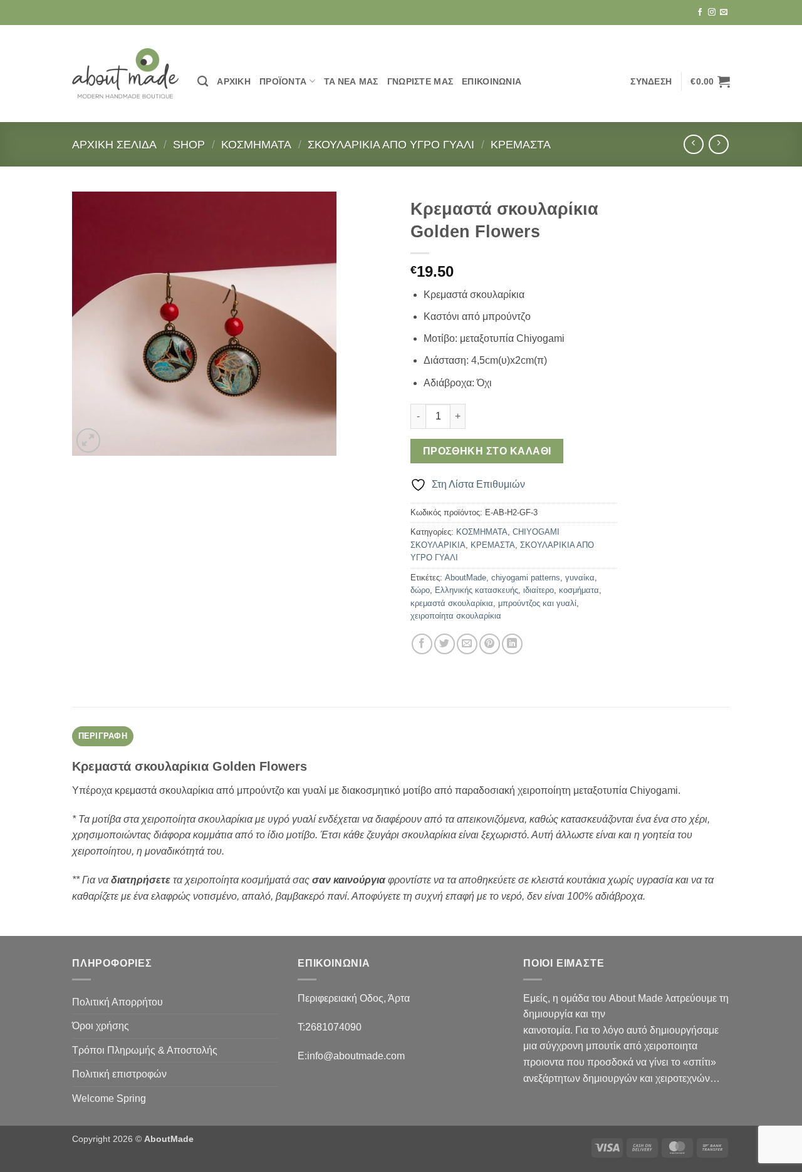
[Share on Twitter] (444, 644)
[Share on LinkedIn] (512, 644)
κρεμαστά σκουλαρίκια (451, 603)
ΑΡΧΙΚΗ (234, 81)
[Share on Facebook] (422, 644)
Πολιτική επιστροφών (119, 1074)
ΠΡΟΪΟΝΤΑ (282, 81)
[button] (651, 81)
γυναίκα (580, 577)
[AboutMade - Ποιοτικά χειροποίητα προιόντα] (125, 73)
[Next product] (693, 144)
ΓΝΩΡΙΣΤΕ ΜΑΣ (420, 81)
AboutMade (465, 577)
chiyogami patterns (525, 577)
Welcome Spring (109, 1098)
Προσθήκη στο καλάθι (487, 451)
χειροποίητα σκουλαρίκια (455, 615)
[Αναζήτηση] (202, 82)
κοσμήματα (579, 590)
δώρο (420, 590)
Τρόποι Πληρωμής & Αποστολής (144, 1050)
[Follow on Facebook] (700, 12)
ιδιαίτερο (538, 590)
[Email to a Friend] (467, 644)
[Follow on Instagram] (712, 12)
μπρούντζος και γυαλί (537, 603)
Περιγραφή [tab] (102, 736)
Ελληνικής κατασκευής (476, 590)
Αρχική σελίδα (114, 144)
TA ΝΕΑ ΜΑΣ (351, 81)
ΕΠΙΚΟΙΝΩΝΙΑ (491, 81)
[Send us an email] (723, 12)
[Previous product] (718, 144)
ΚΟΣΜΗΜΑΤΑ (256, 144)
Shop (189, 144)
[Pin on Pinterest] (489, 644)
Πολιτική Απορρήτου (117, 1002)
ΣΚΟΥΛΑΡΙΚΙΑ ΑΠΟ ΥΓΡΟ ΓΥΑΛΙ (391, 144)
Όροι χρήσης (100, 1025)
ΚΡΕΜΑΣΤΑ (521, 144)
